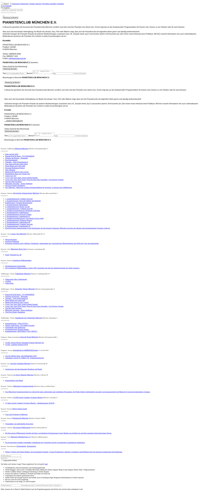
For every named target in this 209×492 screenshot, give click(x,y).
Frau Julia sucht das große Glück (16, 164)
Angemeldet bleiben (10, 460)
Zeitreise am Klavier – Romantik (16, 158)
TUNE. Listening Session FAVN (16, 345)
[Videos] (2, 276)
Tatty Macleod (10, 170)
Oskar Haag (9, 283)
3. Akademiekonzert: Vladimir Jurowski (19, 209)
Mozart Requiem (11, 239)
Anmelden (60, 4)
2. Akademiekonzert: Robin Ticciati (17, 207)
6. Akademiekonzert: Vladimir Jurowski (19, 224)
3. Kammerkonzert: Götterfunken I (17, 212)
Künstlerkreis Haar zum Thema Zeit (17, 174)
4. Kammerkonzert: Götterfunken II (17, 216)
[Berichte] (7, 195)
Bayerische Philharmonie (21, 427)
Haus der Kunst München (29, 337)
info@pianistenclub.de (17, 58)
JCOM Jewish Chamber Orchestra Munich (28, 397)
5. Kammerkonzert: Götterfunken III (17, 222)
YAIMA (8, 281)
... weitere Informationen (13, 121)
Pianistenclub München (20, 418)
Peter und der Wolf (11, 154)
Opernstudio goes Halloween (15, 327)
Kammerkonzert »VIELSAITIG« (16, 323)
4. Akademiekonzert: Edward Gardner (18, 214)
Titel (4, 73)
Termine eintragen (35, 4)
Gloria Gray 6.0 (10, 176)
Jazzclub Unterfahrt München (20, 363)
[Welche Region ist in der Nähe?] (2, 12)
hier (46, 464)
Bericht (29, 73)
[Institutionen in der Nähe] (2, 195)
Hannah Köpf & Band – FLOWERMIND (19, 156)
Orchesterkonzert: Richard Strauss (17, 329)
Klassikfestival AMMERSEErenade (25, 350)
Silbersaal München (21, 148)
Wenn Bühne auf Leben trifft (15, 166)
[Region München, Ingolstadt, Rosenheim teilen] (10, 12)
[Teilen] (3, 195)
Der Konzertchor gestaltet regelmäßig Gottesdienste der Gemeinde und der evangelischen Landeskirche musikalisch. (45, 442)
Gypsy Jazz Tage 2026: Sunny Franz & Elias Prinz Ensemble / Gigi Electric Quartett (34, 180)
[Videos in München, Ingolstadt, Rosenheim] (6, 12)
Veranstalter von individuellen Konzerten (19, 424)
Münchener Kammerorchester (23, 386)
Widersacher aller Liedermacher (16, 279)
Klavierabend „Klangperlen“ (26, 446)
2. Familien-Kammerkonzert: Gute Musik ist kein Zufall (24, 218)
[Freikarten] (4, 12)
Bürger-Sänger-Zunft (19, 409)
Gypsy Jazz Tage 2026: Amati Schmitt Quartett (21, 178)
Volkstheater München (23, 274)
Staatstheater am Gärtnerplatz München (28, 318)
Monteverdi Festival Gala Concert (17, 172)
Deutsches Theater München (25, 289)
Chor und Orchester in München (16, 414)
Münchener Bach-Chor (19, 249)
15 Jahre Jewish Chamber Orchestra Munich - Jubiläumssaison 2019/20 (29, 403)
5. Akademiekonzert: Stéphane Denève (18, 220)
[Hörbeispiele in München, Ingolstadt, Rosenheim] (8, 12)
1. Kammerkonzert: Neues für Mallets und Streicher (23, 201)
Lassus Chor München (18, 234)
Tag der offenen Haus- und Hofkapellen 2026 (21, 356)
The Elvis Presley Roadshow (15, 185)
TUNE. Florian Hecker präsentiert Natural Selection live (24, 343)
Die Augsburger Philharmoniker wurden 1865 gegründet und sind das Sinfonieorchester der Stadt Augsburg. (42, 268)
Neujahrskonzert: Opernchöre (15, 266)
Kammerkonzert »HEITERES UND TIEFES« (21, 331)
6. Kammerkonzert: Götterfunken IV (17, 226)
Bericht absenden (79, 73)
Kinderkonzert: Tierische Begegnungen (18, 203)
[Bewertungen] (5, 195)
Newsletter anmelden (49, 4)
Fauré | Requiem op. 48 (13, 255)
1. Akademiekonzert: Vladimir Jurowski (19, 199)
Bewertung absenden (10, 69)
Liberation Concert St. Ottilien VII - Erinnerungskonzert (24, 358)
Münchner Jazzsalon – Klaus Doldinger (18, 184)
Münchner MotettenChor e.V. (21, 437)
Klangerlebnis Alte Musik (14, 380)
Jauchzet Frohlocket (12, 241)
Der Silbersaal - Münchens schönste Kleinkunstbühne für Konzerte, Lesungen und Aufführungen (38, 187)
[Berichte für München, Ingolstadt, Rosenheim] (15, 12)
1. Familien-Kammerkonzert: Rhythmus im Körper (22, 211)
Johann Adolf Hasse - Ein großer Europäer (20, 325)
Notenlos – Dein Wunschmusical (16, 162)
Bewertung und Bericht (10, 18)
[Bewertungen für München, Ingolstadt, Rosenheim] (12, 12)
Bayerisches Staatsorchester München (26, 193)
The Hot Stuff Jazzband (13, 182)
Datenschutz (24, 4)
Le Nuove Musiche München (23, 375)
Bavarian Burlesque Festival (15, 168)
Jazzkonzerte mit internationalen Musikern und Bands (23, 369)
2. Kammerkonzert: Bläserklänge (16, 205)
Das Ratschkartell (11, 160)
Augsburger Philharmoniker (21, 260)
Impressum (16, 4)
